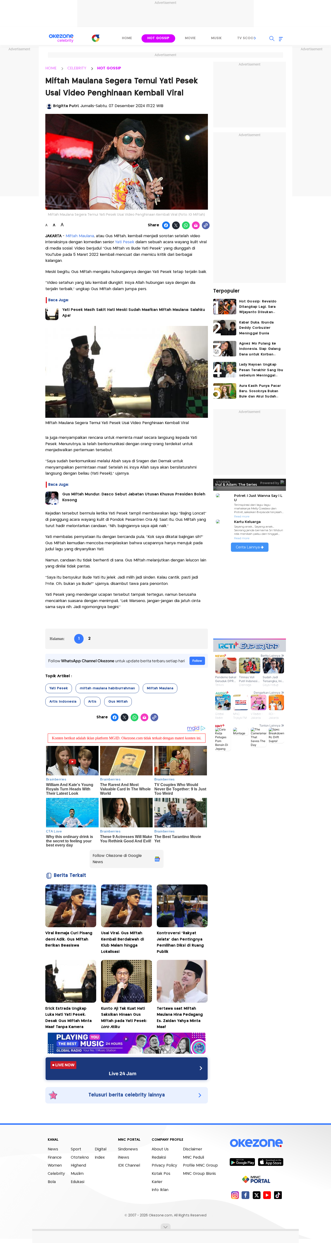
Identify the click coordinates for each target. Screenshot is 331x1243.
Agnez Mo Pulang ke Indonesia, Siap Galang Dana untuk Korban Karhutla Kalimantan (260, 349)
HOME (50, 68)
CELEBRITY (76, 68)
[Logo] (95, 38)
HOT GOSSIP (109, 68)
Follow (197, 660)
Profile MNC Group (200, 1165)
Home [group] (127, 38)
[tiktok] (278, 1195)
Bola (52, 1182)
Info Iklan (160, 1190)
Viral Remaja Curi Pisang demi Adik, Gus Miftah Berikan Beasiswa (68, 939)
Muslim (77, 1174)
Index (100, 1157)
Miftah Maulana (80, 236)
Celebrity (56, 1174)
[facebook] (246, 1195)
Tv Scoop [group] (246, 38)
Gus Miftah (118, 701)
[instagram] (235, 1195)
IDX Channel (129, 1165)
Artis (92, 701)
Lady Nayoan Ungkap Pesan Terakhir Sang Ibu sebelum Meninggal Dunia (261, 370)
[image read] (51, 313)
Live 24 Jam (122, 1073)
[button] (255, 38)
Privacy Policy (164, 1165)
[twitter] (256, 1195)
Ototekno (80, 1157)
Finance (55, 1157)
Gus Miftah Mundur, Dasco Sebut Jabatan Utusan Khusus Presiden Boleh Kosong (133, 497)
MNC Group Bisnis (199, 1174)
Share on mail (196, 225)
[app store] (270, 1162)
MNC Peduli (193, 1157)
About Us (160, 1149)
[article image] (224, 306)
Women (55, 1165)
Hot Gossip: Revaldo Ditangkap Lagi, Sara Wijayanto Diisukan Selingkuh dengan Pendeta (258, 307)
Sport (76, 1149)
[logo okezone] (256, 1143)
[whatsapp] (186, 225)
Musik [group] (216, 38)
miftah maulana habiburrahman (107, 688)
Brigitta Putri (66, 106)
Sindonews (128, 1149)
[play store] (242, 1162)
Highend (78, 1165)
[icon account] (49, 106)
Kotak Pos (161, 1174)
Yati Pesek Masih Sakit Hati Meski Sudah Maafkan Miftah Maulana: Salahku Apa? (133, 312)
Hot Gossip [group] (158, 38)
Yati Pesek (124, 242)
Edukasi (77, 1182)
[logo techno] (61, 38)
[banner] (126, 1052)
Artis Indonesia (62, 701)
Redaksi (159, 1157)
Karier (157, 1182)
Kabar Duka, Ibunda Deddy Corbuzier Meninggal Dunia (256, 328)
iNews (123, 1157)
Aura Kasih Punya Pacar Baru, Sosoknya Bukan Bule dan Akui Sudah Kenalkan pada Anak (260, 391)
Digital (100, 1149)
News (53, 1149)
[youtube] (267, 1195)
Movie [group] (190, 38)
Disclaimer (192, 1149)
